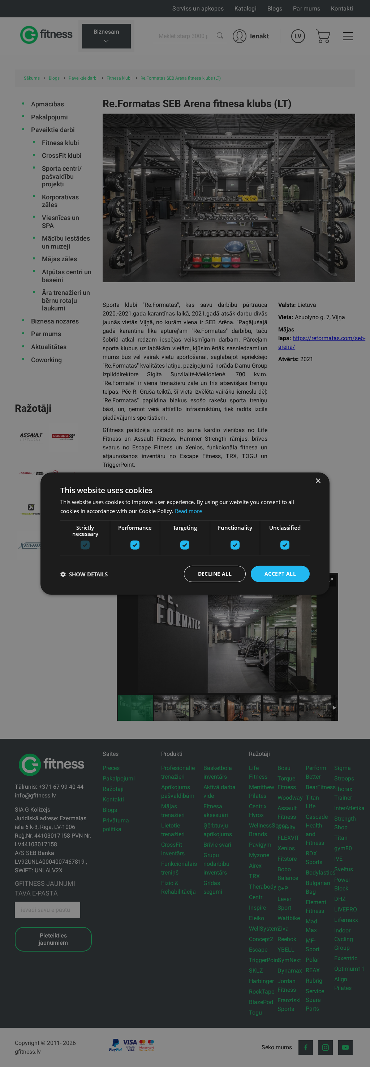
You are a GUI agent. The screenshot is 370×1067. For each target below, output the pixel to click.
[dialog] (185, 533)
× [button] (317, 480)
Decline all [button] (215, 573)
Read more (188, 510)
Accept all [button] (280, 573)
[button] (84, 574)
